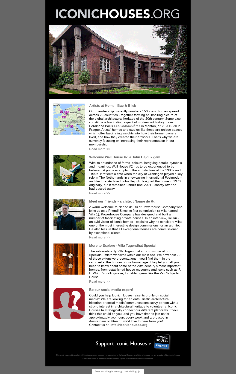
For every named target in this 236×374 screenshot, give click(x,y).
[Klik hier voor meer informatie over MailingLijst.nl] (118, 371)
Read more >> (99, 149)
